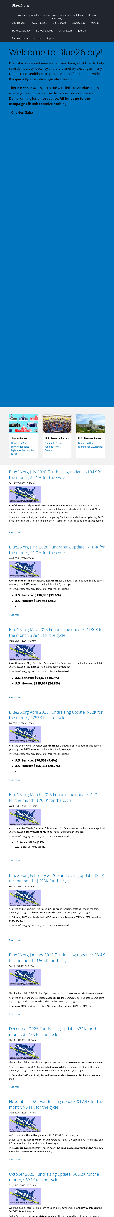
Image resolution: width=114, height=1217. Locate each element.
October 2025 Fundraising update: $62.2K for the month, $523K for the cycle (54, 1176)
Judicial (82, 30)
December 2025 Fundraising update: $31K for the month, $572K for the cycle (54, 1031)
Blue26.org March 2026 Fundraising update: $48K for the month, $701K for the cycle (54, 797)
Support (51, 38)
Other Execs (66, 30)
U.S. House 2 (39, 22)
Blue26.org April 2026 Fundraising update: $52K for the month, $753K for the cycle (56, 714)
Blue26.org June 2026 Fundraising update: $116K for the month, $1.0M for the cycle (57, 549)
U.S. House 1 (19, 22)
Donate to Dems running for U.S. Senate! (53, 447)
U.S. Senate (59, 22)
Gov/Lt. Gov (78, 22)
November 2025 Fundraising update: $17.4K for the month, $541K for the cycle (56, 1104)
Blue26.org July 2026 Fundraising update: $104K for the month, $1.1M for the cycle (56, 474)
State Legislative (21, 30)
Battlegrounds (20, 38)
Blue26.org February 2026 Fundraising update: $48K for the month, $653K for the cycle (56, 878)
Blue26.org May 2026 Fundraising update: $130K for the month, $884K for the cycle (56, 632)
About (37, 38)
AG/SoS (95, 22)
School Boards (44, 30)
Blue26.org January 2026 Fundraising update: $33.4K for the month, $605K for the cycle (57, 957)
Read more (15, 532)
